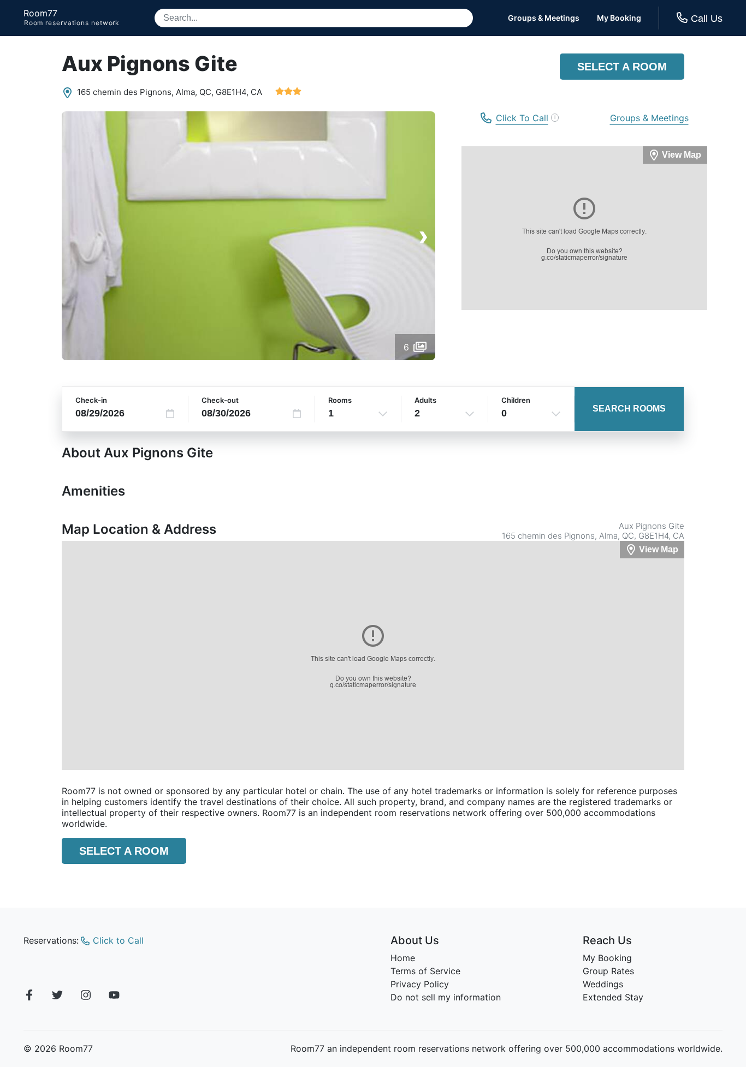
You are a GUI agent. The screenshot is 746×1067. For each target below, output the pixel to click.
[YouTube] (114, 996)
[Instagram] (85, 996)
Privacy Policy (419, 984)
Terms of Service (425, 970)
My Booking (619, 18)
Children (515, 400)
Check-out (220, 400)
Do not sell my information (445, 997)
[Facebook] (28, 996)
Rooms (340, 400)
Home (402, 957)
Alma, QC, (195, 92)
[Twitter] (57, 996)
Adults (425, 400)
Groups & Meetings (543, 18)
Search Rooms (629, 408)
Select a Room (622, 67)
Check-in (91, 400)
